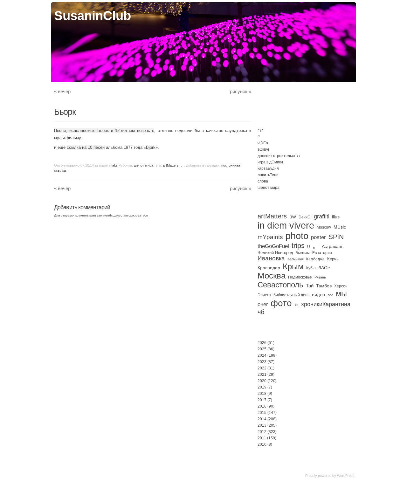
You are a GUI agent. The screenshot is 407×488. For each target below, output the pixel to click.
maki (113, 165)
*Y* (260, 130)
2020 (262, 381)
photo (297, 236)
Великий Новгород (275, 252)
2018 (262, 393)
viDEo (263, 143)
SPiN (336, 236)
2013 (262, 425)
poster (318, 237)
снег (263, 304)
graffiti (321, 216)
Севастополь (280, 284)
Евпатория (322, 253)
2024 (262, 355)
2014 (262, 419)
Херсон (341, 286)
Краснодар (269, 267)
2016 (262, 406)
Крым (293, 266)
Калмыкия (295, 259)
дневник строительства (279, 156)
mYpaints (270, 237)
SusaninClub (92, 16)
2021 (262, 374)
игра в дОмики (270, 162)
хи (296, 305)
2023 (262, 362)
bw (292, 216)
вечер (62, 91)
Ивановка (271, 258)
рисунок (240, 91)
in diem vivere (286, 225)
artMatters (171, 165)
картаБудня (268, 168)
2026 (262, 342)
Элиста (264, 295)
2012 (262, 432)
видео (318, 294)
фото (281, 303)
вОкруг (263, 149)
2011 (262, 438)
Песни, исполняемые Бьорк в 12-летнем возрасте (104, 130)
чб (261, 311)
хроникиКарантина (325, 304)
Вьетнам (303, 253)
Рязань (320, 277)
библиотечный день (291, 295)
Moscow (324, 227)
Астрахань (332, 246)
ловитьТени (268, 175)
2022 (262, 368)
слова (263, 181)
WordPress (346, 476)
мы (341, 293)
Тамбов (324, 285)
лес (330, 295)
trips (298, 246)
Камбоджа (315, 259)
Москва (272, 275)
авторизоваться (135, 215)
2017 (262, 400)
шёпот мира (143, 165)
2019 (262, 387)
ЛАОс (324, 267)
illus (336, 216)
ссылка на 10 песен (86, 147)
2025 (262, 349)
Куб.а (311, 268)
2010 (262, 444)
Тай (310, 285)
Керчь (333, 259)
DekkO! (305, 217)
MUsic (340, 227)
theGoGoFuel (273, 246)
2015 (262, 412)
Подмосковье (300, 277)
